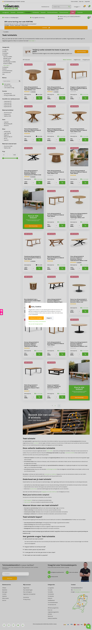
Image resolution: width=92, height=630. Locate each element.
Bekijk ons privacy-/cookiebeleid (37, 321)
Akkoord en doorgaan (36, 318)
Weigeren (49, 318)
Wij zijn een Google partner (36, 324)
